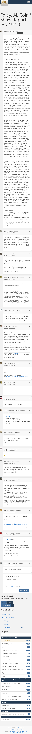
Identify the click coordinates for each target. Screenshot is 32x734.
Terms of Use (19, 729)
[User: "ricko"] (1, 461)
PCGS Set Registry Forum (15, 644)
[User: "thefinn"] (1, 432)
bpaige (5, 398)
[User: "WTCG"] (1, 326)
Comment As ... (24, 590)
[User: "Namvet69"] (1, 478)
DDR (5, 363)
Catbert (6, 533)
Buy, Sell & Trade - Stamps (15, 708)
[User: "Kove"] (1, 231)
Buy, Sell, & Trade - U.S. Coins (15, 666)
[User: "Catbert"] (1, 533)
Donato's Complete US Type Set (10, 523)
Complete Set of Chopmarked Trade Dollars (13, 373)
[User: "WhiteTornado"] (1, 310)
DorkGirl (6, 383)
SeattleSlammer (8, 410)
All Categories (5, 635)
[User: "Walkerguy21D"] (1, 277)
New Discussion (6, 605)
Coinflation (21, 732)
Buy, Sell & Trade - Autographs (15, 699)
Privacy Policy (12, 729)
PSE (26, 731)
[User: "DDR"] (1, 363)
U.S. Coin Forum (20, 33)
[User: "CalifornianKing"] (1, 563)
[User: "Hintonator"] (1, 31)
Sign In (4, 602)
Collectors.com (12, 732)
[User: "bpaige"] (1, 397)
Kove (5, 231)
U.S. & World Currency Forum (15, 653)
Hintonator (6, 31)
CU (17, 732)
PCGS (20, 731)
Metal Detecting (15, 656)
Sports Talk (15, 693)
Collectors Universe (20, 727)
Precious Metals (15, 660)
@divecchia (8, 539)
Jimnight (6, 449)
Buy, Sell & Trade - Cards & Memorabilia (15, 696)
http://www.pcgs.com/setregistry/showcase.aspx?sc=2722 (17, 376)
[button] (30, 14)
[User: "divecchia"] (1, 510)
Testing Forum (15, 719)
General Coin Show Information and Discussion (15, 714)
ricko (5, 461)
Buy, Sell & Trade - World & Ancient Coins (15, 669)
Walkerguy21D (7, 277)
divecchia (6, 510)
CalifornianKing (7, 563)
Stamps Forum (15, 705)
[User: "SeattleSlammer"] (1, 410)
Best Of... (6, 624)
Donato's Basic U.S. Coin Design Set (20, 524)
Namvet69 (6, 479)
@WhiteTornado (10, 416)
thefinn (5, 432)
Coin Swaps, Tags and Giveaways (15, 663)
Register (10, 602)
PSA (23, 731)
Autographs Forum (15, 686)
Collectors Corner (14, 731)
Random (15, 676)
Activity (6, 621)
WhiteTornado (7, 310)
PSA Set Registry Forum (15, 690)
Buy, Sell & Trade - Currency (15, 673)
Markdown (13, 586)
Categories (7, 614)
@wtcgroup (15, 353)
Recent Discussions (9, 617)
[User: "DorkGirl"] (1, 382)
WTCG (5, 326)
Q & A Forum (15, 647)
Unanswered (13, 627)
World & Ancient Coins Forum (15, 650)
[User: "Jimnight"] (1, 448)
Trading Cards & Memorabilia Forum (15, 683)
